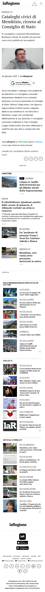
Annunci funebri (26, 558)
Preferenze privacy (36, 561)
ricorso (4, 154)
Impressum (25, 556)
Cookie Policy (21, 561)
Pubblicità (15, 558)
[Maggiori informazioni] (33, 83)
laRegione (28, 76)
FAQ (39, 556)
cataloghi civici (7, 151)
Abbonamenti (7, 556)
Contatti (33, 556)
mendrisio (34, 151)
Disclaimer (16, 556)
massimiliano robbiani (22, 151)
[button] (6, 566)
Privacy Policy (9, 561)
